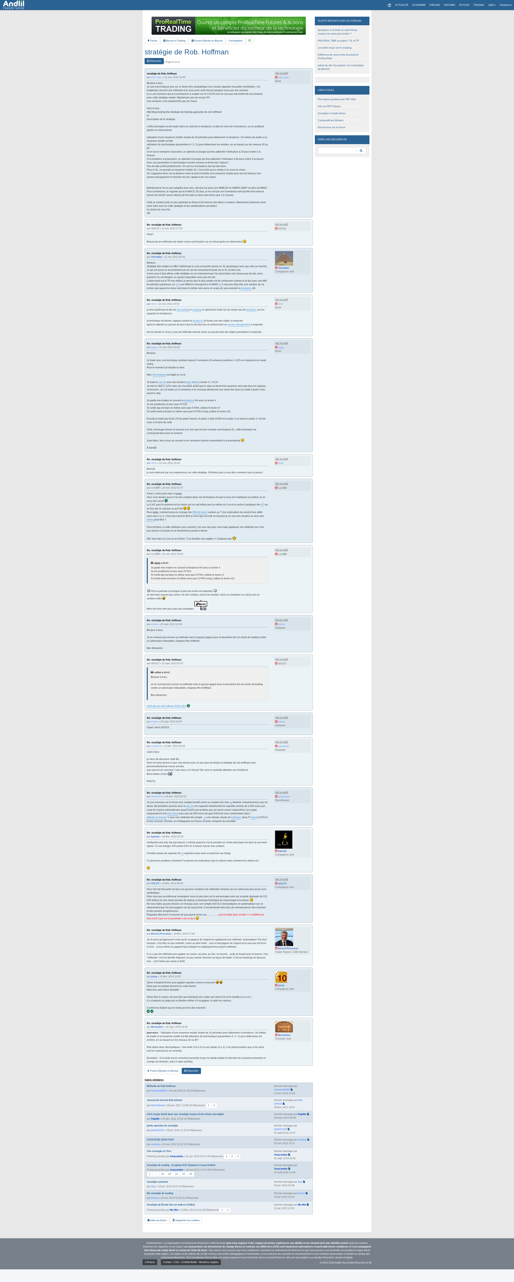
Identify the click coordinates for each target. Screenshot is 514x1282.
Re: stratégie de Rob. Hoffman (164, 225)
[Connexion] (249, 41)
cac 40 (162, 382)
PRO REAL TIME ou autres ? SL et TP (338, 40)
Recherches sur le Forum (331, 127)
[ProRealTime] (229, 26)
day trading (183, 309)
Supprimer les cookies (187, 1220)
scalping (196, 309)
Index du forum (158, 1220)
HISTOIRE (449, 5)
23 (190, 1174)
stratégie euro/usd (157, 1181)
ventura (155, 1144)
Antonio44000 (159, 1090)
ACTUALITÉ (401, 5)
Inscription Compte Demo (332, 113)
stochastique (159, 374)
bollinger (236, 817)
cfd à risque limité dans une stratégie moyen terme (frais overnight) (185, 1114)
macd (254, 817)
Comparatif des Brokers (331, 120)
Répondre (155, 61)
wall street (172, 813)
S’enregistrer (235, 40)
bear (188, 382)
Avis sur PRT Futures (329, 106)
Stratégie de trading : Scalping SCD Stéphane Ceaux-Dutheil (181, 1165)
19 (162, 1174)
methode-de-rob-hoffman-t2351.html (166, 706)
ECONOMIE (418, 5)
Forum (153, 40)
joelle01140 (157, 1130)
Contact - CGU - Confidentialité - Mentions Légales (190, 1262)
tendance (246, 288)
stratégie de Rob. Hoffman (187, 52)
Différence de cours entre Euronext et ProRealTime (338, 56)
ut (177, 284)
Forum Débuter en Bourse (208, 40)
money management (238, 324)
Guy (153, 1186)
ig (231, 802)
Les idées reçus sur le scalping (335, 47)
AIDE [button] (491, 5)
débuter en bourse (157, 817)
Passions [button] (505, 5)
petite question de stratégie (162, 1125)
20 (169, 1174)
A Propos (150, 1262)
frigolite (155, 1118)
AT (262, 504)
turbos (150, 519)
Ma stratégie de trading (160, 1193)
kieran (154, 1197)
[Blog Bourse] (13, 5)
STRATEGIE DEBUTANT (160, 1139)
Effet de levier (200, 512)
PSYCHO (464, 5)
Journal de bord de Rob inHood (164, 1100)
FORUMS (434, 5)
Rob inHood (157, 1105)
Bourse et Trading (175, 40)
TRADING (478, 5)
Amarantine (176, 1156)
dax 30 (190, 806)
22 (183, 1174)
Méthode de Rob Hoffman (161, 1086)
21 (176, 1174)
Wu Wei (174, 1209)
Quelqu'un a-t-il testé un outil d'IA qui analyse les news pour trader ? (337, 32)
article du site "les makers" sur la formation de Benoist (341, 67)
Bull (197, 382)
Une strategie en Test (159, 1151)
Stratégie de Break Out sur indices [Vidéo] (171, 1204)
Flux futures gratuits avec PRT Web (337, 99)
